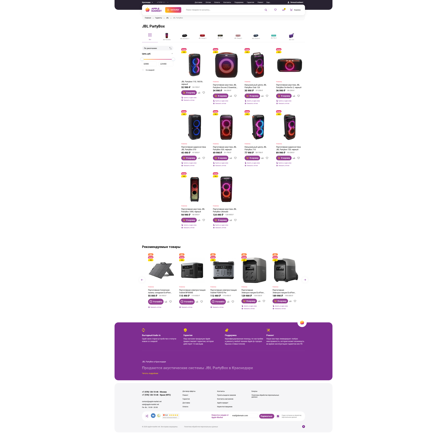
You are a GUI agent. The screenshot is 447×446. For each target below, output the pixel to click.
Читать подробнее (150, 373)
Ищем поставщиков (224, 407)
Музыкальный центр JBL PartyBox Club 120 (256, 86)
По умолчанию (150, 48)
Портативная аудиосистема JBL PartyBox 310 (193, 148)
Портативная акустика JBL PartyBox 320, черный (225, 148)
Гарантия (250, 2)
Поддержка (238, 2)
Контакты (227, 2)
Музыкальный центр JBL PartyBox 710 (256, 148)
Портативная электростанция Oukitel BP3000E (192, 291)
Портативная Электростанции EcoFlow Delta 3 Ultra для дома (284, 291)
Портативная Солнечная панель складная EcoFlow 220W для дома (159, 291)
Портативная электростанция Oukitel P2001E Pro (223, 291)
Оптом (208, 2)
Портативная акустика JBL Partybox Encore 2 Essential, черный (225, 86)
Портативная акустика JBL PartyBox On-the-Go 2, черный (288, 86)
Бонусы (254, 391)
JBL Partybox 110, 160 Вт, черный (192, 82)
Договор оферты (189, 391)
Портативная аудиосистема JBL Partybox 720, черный (288, 148)
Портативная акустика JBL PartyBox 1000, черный (193, 210)
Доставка (198, 2)
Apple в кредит (222, 403)
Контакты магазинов (225, 399)
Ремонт (260, 2)
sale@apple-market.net (150, 404)
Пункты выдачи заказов (226, 395)
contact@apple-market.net (152, 401)
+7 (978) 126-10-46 (150, 392)
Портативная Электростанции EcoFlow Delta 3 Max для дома (252, 291)
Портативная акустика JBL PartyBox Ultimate (225, 210)
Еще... (268, 2)
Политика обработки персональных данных (265, 396)
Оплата (217, 2)
